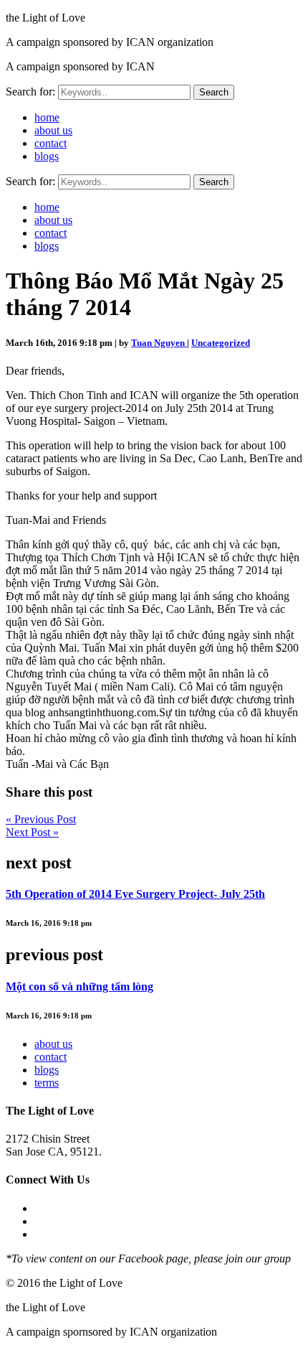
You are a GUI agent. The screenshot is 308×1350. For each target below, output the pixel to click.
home (46, 117)
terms (46, 1083)
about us (53, 130)
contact (50, 143)
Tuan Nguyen (159, 342)
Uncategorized (220, 342)
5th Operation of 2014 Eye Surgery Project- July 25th (135, 894)
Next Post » (32, 832)
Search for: (30, 91)
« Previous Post (41, 819)
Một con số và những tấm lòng (79, 986)
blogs (46, 156)
